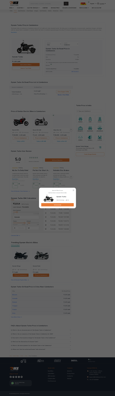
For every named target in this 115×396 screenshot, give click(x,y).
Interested (57, 205)
